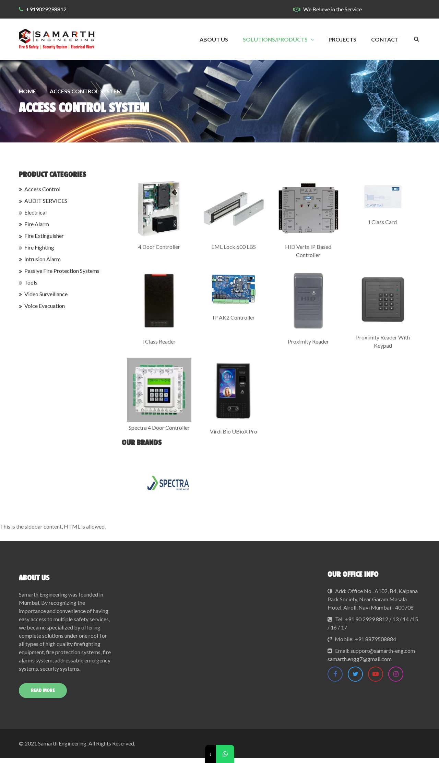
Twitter (355, 674)
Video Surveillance (46, 294)
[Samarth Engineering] (57, 39)
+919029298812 (46, 9)
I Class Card (383, 222)
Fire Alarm (36, 224)
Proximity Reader (308, 341)
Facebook (335, 674)
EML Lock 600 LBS (233, 246)
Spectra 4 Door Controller (159, 427)
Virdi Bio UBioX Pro (233, 431)
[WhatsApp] (225, 754)
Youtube (375, 674)
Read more (43, 690)
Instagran (395, 674)
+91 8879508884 (375, 639)
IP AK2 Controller (234, 317)
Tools (30, 282)
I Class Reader (159, 341)
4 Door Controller (159, 246)
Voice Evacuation (44, 305)
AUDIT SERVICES (45, 200)
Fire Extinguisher (44, 235)
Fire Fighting (39, 247)
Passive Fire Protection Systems (61, 270)
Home (27, 91)
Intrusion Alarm (42, 259)
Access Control (42, 189)
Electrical (35, 212)
